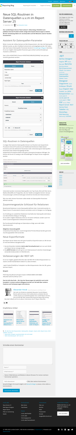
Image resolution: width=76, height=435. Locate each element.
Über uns (41, 405)
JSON (39, 331)
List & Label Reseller (26, 413)
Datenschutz (6, 431)
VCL (67, 109)
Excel (61, 89)
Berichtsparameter (16, 331)
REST (49, 331)
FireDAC (61, 91)
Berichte (9, 331)
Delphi (66, 78)
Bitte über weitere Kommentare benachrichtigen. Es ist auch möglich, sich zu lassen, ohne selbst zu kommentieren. (26, 384)
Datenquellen (25, 331)
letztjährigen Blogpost (40, 48)
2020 (60, 181)
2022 (60, 177)
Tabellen (5, 332)
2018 (60, 185)
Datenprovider (63, 74)
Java (66, 91)
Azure (69, 61)
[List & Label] (7, 5)
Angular (61, 61)
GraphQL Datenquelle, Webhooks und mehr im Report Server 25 (33, 323)
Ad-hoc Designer (65, 59)
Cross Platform (67, 70)
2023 (60, 175)
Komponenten (64, 94)
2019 (60, 183)
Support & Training (45, 5)
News (40, 409)
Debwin (61, 78)
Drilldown (62, 86)
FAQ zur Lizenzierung (8, 411)
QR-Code (65, 102)
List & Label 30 (64, 98)
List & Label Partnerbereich (28, 420)
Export (35, 331)
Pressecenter (42, 411)
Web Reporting (64, 114)
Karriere (41, 407)
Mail (68, 100)
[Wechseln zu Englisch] (69, 1)
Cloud (61, 70)
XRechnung (62, 116)
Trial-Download (67, 5)
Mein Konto (62, 1)
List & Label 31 (63, 100)
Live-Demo (56, 5)
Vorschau (10, 332)
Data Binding (61, 72)
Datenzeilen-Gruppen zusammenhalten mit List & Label (18, 334)
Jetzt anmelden (65, 163)
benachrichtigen (31, 384)
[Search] (71, 36)
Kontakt (50, 1)
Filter (71, 89)
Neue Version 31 (7, 405)
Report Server (44, 331)
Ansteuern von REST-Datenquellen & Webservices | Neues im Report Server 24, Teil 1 (8, 324)
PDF (60, 102)
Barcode (61, 64)
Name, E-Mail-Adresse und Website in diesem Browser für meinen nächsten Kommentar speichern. (26, 376)
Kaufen (5, 414)
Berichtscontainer (63, 66)
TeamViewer (24, 407)
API (5, 331)
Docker (70, 83)
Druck (69, 86)
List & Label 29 (63, 96)
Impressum (55, 1)
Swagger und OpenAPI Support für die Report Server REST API (46, 323)
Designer (31, 331)
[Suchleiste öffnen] (74, 5)
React (68, 102)
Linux (72, 94)
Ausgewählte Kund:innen (45, 416)
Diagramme (63, 83)
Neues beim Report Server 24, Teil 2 (20, 321)
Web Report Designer (8, 407)
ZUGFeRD (68, 116)
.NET (61, 55)
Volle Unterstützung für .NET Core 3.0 (14, 336)
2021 (60, 179)
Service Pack (63, 107)
